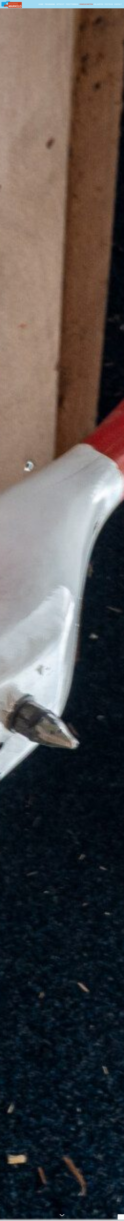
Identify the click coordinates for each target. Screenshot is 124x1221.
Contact (118, 4)
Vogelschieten (86, 4)
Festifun (109, 4)
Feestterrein (72, 4)
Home (40, 4)
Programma (50, 4)
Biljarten (98, 4)
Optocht (60, 4)
